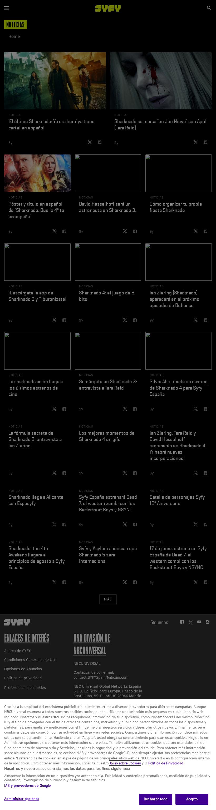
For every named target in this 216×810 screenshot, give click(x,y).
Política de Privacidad (165, 763)
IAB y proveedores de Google (27, 785)
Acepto (192, 799)
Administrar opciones (21, 799)
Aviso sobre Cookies (125, 763)
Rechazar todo (155, 799)
